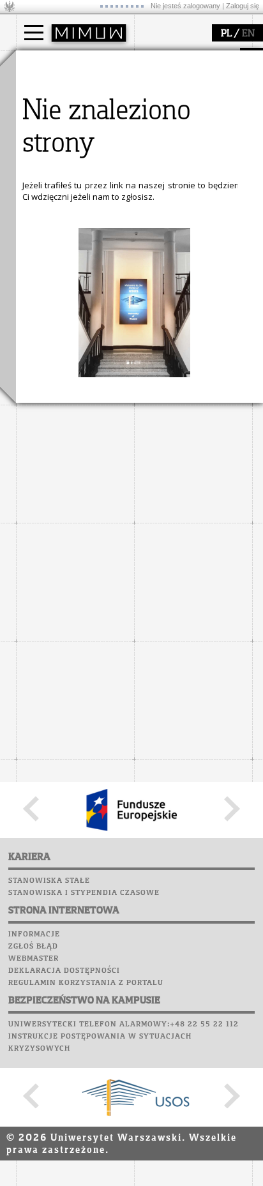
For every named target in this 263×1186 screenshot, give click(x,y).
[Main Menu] (34, 33)
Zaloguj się (242, 6)
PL (226, 34)
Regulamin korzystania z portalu (85, 983)
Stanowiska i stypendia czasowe (84, 893)
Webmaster (33, 959)
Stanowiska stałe (49, 881)
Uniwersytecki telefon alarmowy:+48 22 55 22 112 (123, 1024)
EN (248, 34)
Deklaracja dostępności (64, 971)
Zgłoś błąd (33, 946)
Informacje (34, 934)
